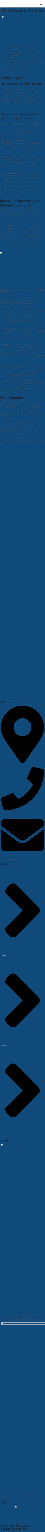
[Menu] (41, 4)
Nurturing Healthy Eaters (22, 1316)
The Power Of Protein (22, 1495)
